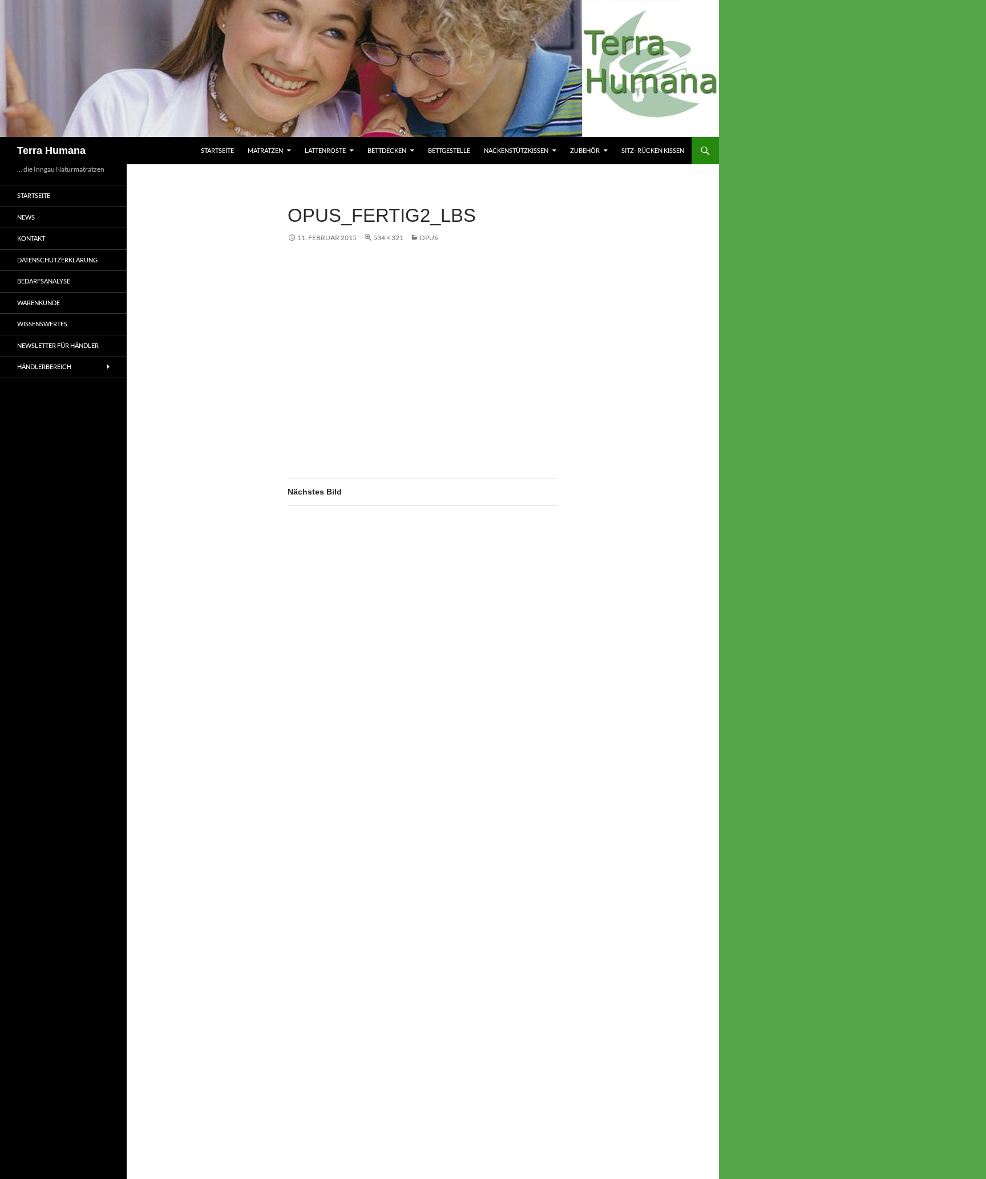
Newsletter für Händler (58, 345)
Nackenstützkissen (516, 150)
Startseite (217, 150)
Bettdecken (386, 150)
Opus (428, 237)
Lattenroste (325, 150)
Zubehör (585, 150)
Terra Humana (51, 150)
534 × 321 (388, 237)
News (26, 217)
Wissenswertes (42, 323)
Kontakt (31, 238)
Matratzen (265, 150)
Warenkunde (38, 302)
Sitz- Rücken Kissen (652, 150)
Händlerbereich (44, 366)
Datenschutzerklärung (57, 260)
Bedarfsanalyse (43, 281)
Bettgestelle (449, 150)
